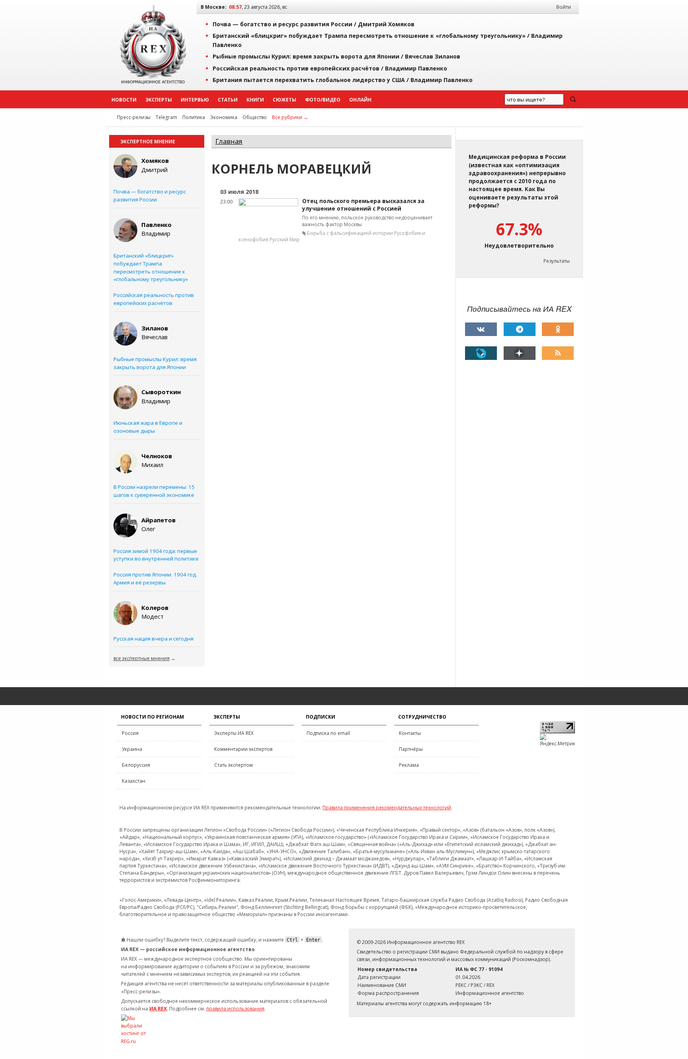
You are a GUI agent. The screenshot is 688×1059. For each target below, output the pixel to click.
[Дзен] (520, 353)
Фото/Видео (322, 99)
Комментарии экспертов (243, 749)
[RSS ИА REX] (558, 353)
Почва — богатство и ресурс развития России (149, 195)
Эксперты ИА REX (234, 733)
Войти (563, 7)
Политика (193, 117)
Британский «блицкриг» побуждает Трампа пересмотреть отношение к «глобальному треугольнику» (150, 267)
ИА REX (158, 1008)
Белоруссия (136, 765)
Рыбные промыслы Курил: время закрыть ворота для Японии (155, 363)
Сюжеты (284, 99)
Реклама (409, 765)
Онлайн (360, 99)
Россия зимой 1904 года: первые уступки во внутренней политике (156, 555)
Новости (124, 99)
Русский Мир (285, 239)
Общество (254, 117)
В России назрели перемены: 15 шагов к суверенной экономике (154, 490)
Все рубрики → (290, 117)
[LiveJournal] (481, 353)
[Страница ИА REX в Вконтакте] (481, 329)
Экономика (223, 117)
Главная (228, 141)
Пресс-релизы (133, 117)
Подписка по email (328, 733)
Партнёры (411, 749)
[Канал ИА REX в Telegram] (520, 329)
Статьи (228, 99)
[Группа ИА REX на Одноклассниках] (558, 329)
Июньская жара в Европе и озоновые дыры (147, 426)
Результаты (556, 261)
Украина (132, 749)
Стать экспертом (233, 765)
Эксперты (158, 99)
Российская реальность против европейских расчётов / (330, 68)
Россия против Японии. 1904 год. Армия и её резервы (155, 578)
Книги (255, 99)
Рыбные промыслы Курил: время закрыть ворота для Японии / (336, 56)
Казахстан (133, 781)
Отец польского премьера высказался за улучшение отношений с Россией (363, 204)
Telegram (166, 117)
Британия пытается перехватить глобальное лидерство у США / (343, 80)
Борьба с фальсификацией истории (350, 233)
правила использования (235, 1008)
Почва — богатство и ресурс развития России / (313, 24)
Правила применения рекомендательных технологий (386, 807)
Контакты (410, 733)
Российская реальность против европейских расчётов (153, 299)
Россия (130, 733)
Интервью (195, 99)
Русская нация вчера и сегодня (153, 638)
